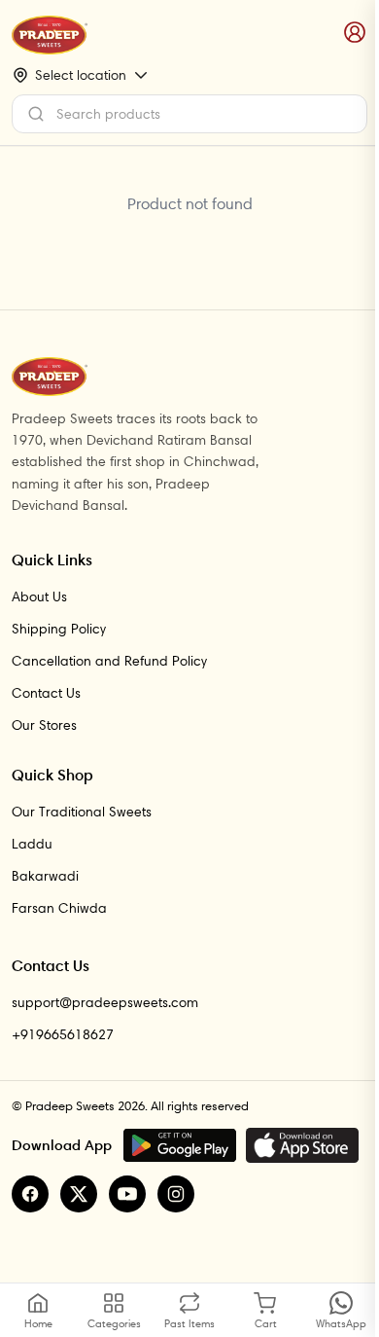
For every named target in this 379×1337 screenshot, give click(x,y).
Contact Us (46, 693)
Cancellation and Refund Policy (109, 660)
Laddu (32, 843)
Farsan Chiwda (59, 908)
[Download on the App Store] (302, 1145)
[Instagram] (175, 1193)
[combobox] (189, 113)
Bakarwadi (45, 876)
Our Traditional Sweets (82, 811)
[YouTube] (127, 1193)
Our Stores (44, 725)
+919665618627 (63, 1034)
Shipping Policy (59, 628)
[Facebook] (30, 1193)
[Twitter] (78, 1193)
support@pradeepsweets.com (105, 1002)
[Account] (355, 33)
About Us (39, 596)
